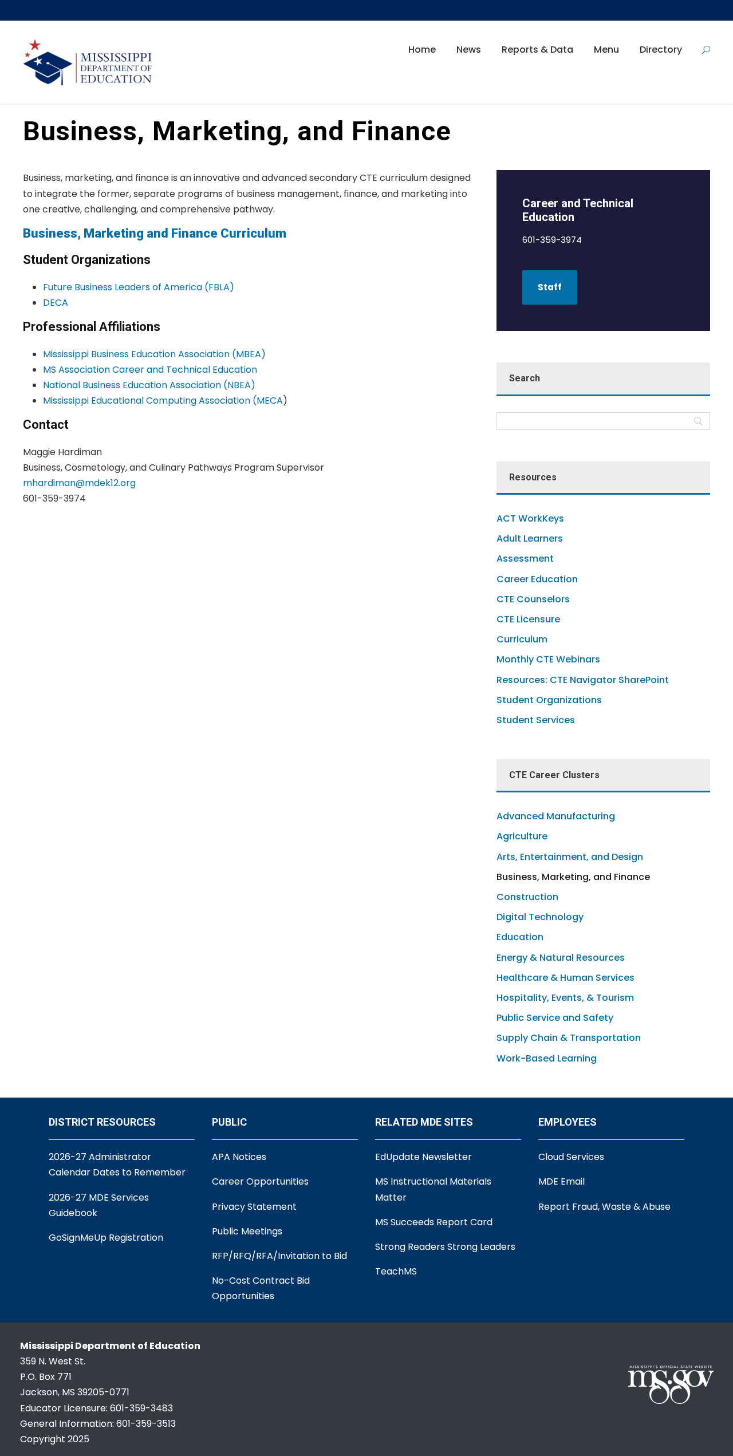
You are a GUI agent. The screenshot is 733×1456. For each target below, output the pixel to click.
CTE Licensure (528, 619)
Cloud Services (571, 1156)
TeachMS (396, 1271)
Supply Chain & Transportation (568, 1037)
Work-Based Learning (546, 1058)
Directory (661, 49)
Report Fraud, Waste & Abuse (604, 1206)
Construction (527, 896)
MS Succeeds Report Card (433, 1222)
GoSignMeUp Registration (106, 1237)
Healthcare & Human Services (565, 977)
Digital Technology (540, 917)
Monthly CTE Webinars (548, 659)
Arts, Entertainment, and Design (569, 856)
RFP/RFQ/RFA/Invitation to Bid (279, 1255)
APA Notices (239, 1156)
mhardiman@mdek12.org (79, 483)
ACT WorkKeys (530, 518)
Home (422, 49)
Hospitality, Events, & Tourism (565, 997)
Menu (606, 49)
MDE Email (561, 1181)
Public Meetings (247, 1231)
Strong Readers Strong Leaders (445, 1246)
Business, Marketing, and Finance (573, 876)
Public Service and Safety (554, 1017)
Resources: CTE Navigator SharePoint (582, 679)
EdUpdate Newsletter (423, 1156)
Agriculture (521, 836)
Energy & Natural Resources (560, 957)
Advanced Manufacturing (555, 816)
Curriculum (521, 639)
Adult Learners (529, 538)
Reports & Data (537, 49)
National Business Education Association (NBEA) (149, 385)
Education (519, 937)
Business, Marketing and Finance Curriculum (154, 233)
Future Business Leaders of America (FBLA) (138, 287)
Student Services (535, 720)
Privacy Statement (254, 1206)
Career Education (537, 579)
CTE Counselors (533, 599)
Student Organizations (549, 700)
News (468, 49)
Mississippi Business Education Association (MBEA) (154, 354)
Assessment (525, 558)
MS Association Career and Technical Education (150, 369)
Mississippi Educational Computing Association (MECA (163, 400)
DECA (55, 302)
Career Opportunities (260, 1181)
